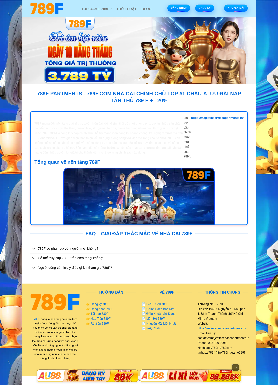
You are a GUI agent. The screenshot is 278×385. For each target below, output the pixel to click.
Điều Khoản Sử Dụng (160, 313)
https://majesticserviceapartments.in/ (222, 328)
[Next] (246, 50)
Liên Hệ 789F (155, 318)
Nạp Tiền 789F (101, 318)
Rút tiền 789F (100, 323)
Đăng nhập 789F (102, 309)
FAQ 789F (153, 328)
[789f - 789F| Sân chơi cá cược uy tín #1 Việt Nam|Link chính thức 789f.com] (53, 8)
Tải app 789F (100, 313)
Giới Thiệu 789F (157, 304)
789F (37, 318)
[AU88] (87, 375)
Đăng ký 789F (100, 304)
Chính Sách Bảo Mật (160, 309)
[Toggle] (34, 249)
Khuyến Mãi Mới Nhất (161, 323)
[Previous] (31, 50)
